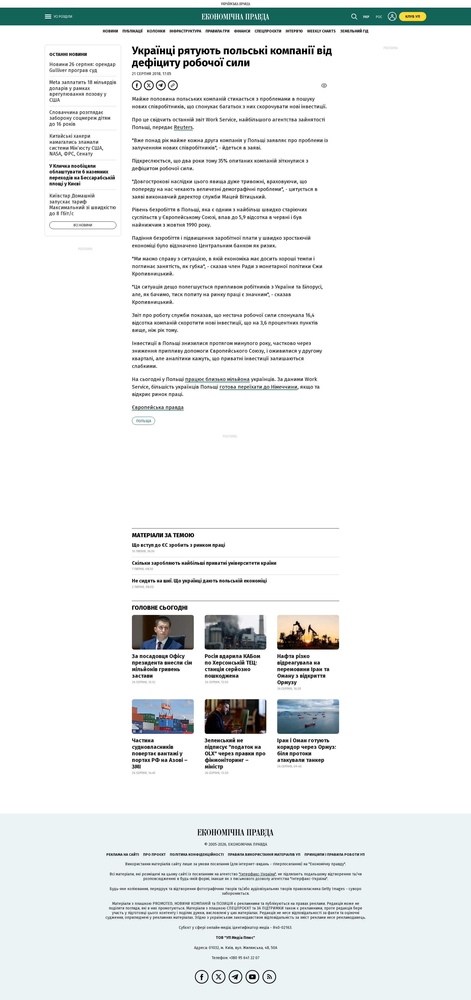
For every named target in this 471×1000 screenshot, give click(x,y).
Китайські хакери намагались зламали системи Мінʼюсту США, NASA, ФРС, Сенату (76, 145)
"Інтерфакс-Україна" (257, 874)
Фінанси (242, 31)
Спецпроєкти (268, 31)
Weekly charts (321, 31)
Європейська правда (158, 407)
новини (110, 31)
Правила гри (218, 31)
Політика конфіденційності (197, 854)
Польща (143, 421)
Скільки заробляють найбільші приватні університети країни (204, 563)
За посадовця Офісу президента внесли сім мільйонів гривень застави (162, 666)
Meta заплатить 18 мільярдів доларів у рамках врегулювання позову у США (82, 91)
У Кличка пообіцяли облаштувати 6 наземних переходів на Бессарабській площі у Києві (82, 175)
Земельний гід (354, 31)
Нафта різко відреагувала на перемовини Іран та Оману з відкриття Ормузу (303, 669)
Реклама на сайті (122, 854)
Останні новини (68, 54)
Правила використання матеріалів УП (264, 854)
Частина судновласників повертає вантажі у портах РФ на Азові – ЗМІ (160, 753)
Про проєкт (154, 854)
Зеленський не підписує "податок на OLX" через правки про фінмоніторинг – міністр (235, 753)
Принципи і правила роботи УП (334, 854)
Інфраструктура (185, 31)
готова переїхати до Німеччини (258, 387)
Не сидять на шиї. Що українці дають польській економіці (199, 581)
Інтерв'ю (294, 31)
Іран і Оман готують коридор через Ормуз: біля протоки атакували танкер (306, 750)
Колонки (156, 31)
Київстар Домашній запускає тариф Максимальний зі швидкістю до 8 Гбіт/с (82, 205)
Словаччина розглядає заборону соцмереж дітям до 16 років (79, 118)
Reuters (183, 127)
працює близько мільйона (217, 379)
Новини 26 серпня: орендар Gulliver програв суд (82, 67)
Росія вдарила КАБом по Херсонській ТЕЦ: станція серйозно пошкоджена (232, 666)
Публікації (132, 31)
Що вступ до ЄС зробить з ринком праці (178, 545)
